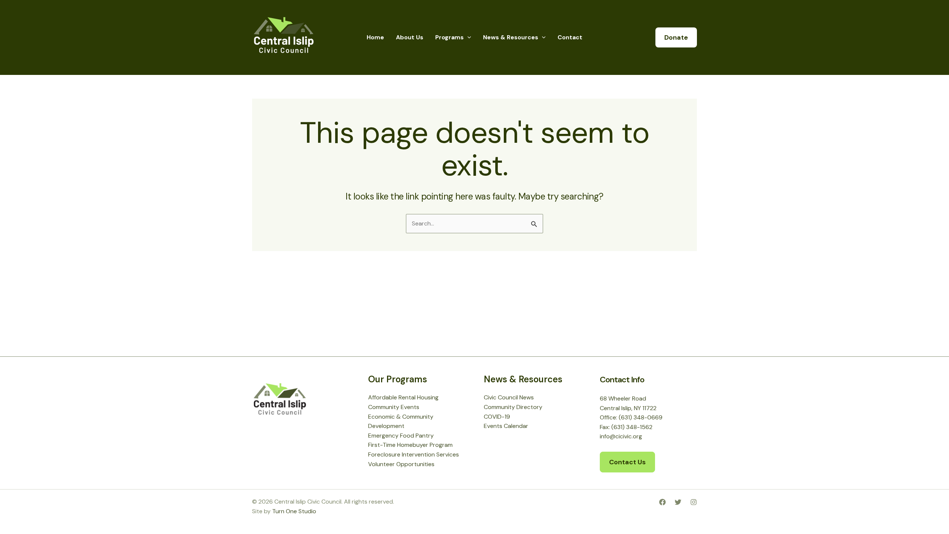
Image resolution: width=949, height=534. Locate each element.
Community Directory (513, 407)
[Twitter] (678, 502)
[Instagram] (693, 502)
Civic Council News (509, 397)
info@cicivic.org (621, 436)
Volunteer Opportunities (401, 464)
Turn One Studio (294, 511)
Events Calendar (506, 426)
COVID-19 (497, 417)
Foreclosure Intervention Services (413, 454)
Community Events (393, 407)
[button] (467, 37)
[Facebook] (662, 502)
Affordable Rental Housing (403, 397)
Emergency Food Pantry (401, 435)
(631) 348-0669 (640, 417)
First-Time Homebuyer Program (410, 445)
